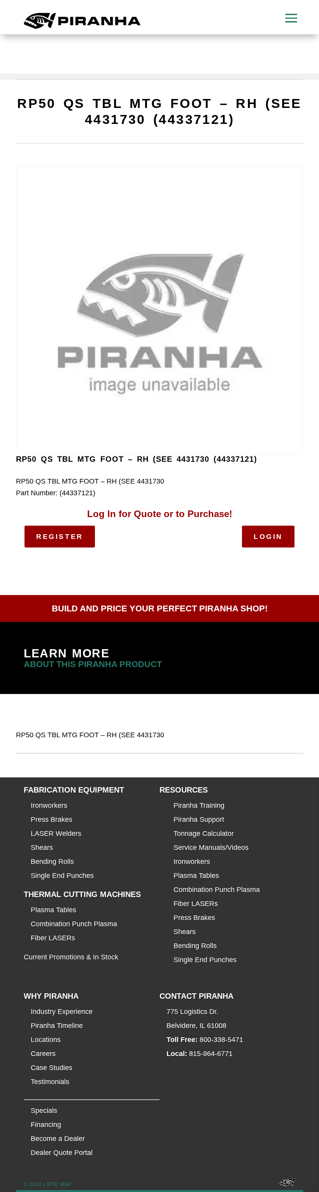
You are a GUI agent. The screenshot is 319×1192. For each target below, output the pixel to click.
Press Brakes (51, 819)
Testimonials (50, 1082)
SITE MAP (59, 1184)
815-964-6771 (211, 1054)
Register (59, 536)
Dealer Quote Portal (62, 1153)
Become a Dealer (58, 1139)
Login (268, 536)
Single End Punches (62, 875)
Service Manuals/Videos (211, 847)
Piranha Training (199, 805)
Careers (43, 1054)
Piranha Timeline (57, 1026)
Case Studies (51, 1068)
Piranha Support (199, 819)
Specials (44, 1110)
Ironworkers (49, 805)
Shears (42, 847)
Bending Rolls (52, 861)
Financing (46, 1124)
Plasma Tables (53, 910)
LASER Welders (56, 833)
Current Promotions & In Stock (71, 957)
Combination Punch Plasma (74, 924)
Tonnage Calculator (204, 833)
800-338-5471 (221, 1040)
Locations (46, 1040)
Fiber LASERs (53, 938)
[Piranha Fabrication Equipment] (284, 1184)
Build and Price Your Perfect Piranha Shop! (160, 608)
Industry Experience (62, 1011)
